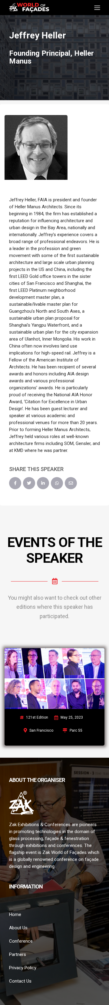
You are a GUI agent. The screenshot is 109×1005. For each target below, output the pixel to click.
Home (15, 914)
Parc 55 (76, 730)
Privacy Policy (22, 967)
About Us (18, 928)
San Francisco (41, 730)
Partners (17, 954)
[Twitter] (29, 483)
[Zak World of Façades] (29, 7)
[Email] (71, 483)
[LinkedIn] (43, 483)
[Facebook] (15, 483)
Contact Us (20, 981)
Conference (21, 941)
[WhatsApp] (57, 483)
